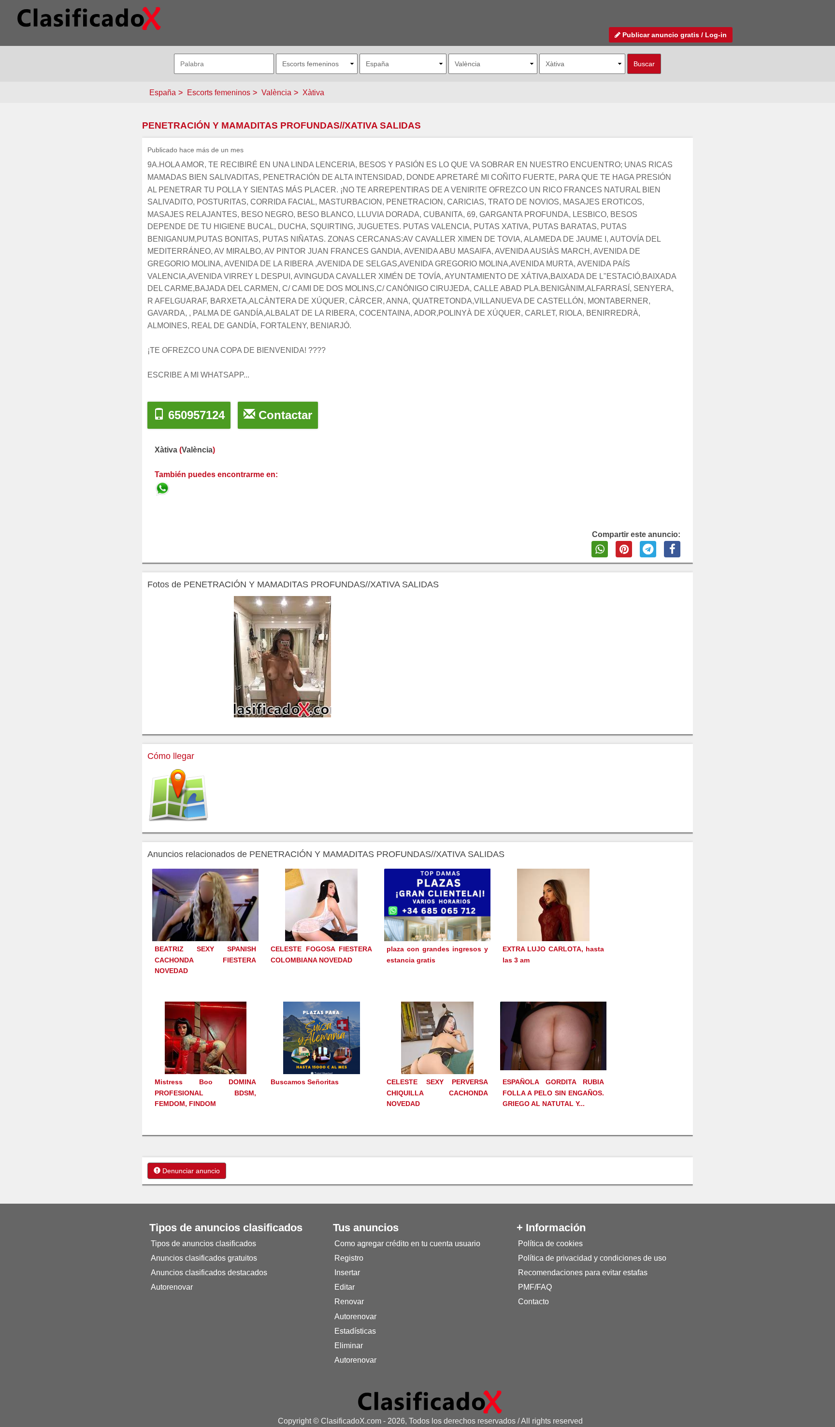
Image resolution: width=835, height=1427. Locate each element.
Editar (344, 1287)
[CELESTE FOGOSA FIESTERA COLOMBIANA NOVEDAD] (321, 922)
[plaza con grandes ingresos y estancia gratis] (437, 921)
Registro (348, 1258)
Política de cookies (550, 1243)
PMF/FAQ (535, 1287)
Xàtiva (313, 92)
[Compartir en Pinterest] (624, 549)
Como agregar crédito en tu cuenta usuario (407, 1243)
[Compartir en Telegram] (648, 549)
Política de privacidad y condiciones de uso (592, 1258)
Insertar (347, 1272)
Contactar (283, 415)
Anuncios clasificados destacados (209, 1272)
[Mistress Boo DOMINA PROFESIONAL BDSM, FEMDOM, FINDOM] (205, 1055)
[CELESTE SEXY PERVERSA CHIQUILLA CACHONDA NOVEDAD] (437, 1055)
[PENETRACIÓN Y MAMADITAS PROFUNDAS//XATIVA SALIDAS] (163, 487)
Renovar (349, 1301)
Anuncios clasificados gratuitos (204, 1258)
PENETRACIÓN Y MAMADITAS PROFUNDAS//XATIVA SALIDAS (281, 125)
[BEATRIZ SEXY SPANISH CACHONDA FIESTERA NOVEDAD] (205, 920)
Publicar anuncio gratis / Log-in (673, 35)
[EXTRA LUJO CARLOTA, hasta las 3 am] (553, 922)
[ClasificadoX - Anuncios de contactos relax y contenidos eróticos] (430, 1402)
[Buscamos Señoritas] (321, 1055)
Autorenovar (172, 1287)
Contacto (533, 1301)
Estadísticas (355, 1331)
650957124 (195, 415)
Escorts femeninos (218, 92)
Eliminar (348, 1345)
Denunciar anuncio (190, 1171)
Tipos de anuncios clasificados (203, 1243)
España (162, 92)
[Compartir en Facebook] (672, 549)
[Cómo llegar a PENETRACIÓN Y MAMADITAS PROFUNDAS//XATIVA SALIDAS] (178, 796)
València (276, 92)
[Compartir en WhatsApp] (599, 549)
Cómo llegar (170, 756)
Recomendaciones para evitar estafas (583, 1272)
